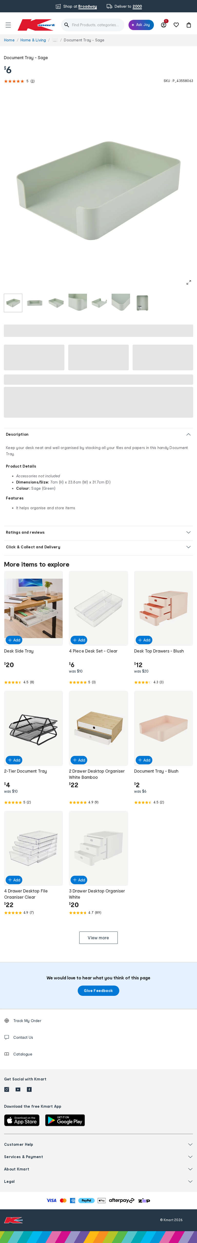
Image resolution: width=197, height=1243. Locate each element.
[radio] (13, 303)
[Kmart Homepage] (36, 25)
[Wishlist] (176, 25)
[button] (8, 25)
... (54, 40)
